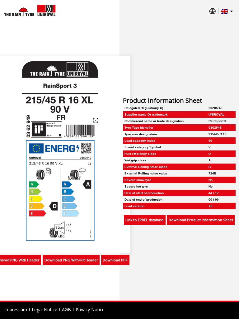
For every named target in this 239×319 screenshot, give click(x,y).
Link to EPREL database (144, 219)
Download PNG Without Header (71, 260)
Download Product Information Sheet (201, 219)
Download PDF (115, 260)
